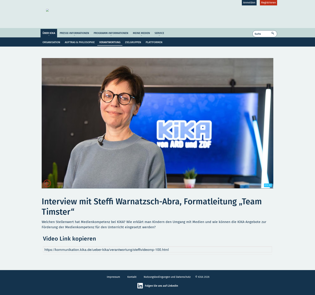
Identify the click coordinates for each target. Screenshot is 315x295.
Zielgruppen (133, 42)
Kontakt (131, 276)
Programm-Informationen (111, 33)
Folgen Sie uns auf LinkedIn (161, 285)
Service (159, 33)
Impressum (113, 276)
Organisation (51, 42)
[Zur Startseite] (71, 10)
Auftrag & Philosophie (80, 42)
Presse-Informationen (74, 33)
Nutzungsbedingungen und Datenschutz (167, 276)
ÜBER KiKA (48, 33)
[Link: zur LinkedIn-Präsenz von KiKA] (141, 287)
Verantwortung (109, 42)
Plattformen (154, 42)
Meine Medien (141, 33)
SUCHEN (273, 32)
